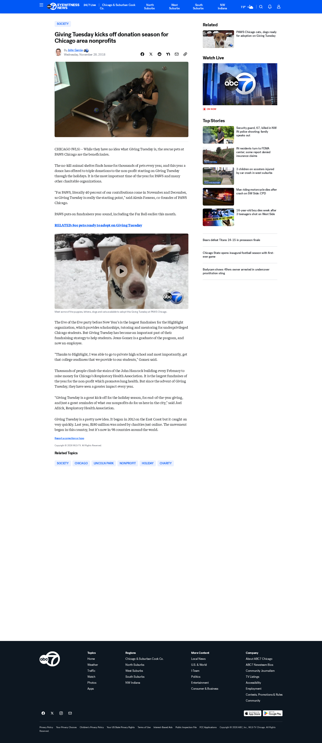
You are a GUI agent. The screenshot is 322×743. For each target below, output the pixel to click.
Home (91, 658)
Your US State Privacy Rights (121, 727)
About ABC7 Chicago (259, 658)
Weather (92, 664)
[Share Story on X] (151, 54)
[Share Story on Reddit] (159, 54)
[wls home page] (50, 658)
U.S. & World (199, 664)
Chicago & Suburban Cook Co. (117, 6)
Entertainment (200, 682)
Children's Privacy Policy (92, 727)
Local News (198, 658)
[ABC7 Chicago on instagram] (61, 713)
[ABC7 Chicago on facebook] (43, 713)
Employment (253, 688)
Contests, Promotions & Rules (264, 694)
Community (253, 700)
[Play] (240, 84)
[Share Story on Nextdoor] (168, 54)
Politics (195, 676)
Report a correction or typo (69, 438)
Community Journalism (260, 670)
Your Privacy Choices (66, 727)
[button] (41, 5)
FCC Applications (208, 727)
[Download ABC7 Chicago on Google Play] (272, 713)
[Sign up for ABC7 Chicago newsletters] (70, 713)
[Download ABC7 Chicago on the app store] (253, 713)
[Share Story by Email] (176, 54)
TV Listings (252, 676)
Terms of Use (144, 727)
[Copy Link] (185, 54)
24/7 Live (89, 5)
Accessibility (253, 682)
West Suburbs (174, 6)
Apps (90, 688)
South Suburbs (198, 6)
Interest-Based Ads (163, 727)
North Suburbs (149, 6)
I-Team (195, 670)
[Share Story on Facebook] (142, 54)
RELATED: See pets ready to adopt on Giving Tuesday (98, 225)
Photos (91, 682)
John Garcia (75, 50)
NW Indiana (222, 6)
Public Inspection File (186, 727)
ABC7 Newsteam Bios (259, 664)
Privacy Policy (46, 727)
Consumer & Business (204, 688)
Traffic (91, 670)
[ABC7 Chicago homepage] (63, 7)
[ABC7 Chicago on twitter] (52, 713)
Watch (91, 676)
